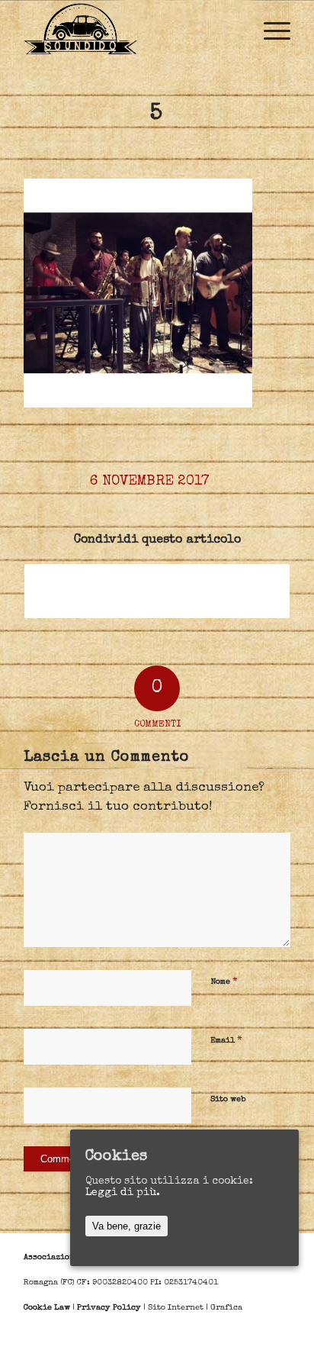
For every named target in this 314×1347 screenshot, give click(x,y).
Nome (224, 982)
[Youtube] (279, 1327)
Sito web (227, 1099)
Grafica (226, 1307)
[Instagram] (256, 1327)
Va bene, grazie (126, 1226)
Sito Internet (175, 1307)
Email (226, 1041)
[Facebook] (233, 1327)
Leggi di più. (122, 1192)
